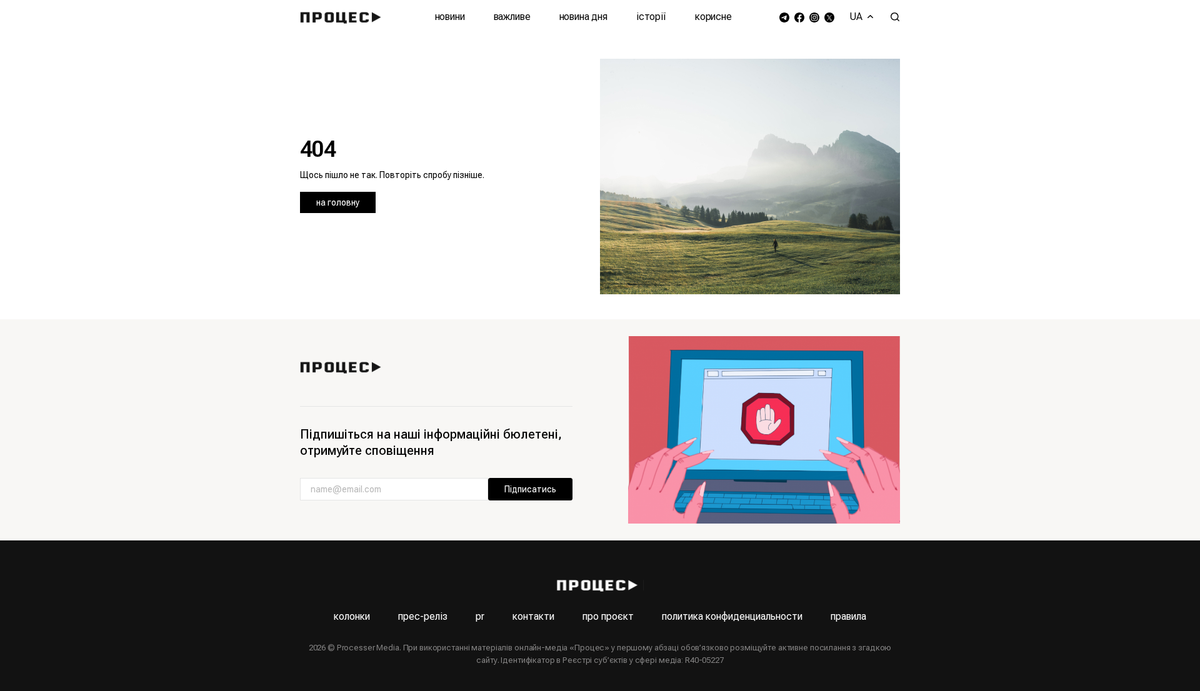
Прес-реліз (423, 616)
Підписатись (530, 489)
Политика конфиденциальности (732, 616)
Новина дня (583, 16)
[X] (829, 17)
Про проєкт (608, 616)
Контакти (533, 616)
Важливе (512, 16)
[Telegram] (784, 17)
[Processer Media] (343, 17)
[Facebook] (799, 17)
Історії (651, 16)
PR (480, 616)
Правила (848, 616)
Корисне (713, 16)
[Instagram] (814, 17)
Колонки (352, 616)
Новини (450, 16)
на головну (337, 202)
